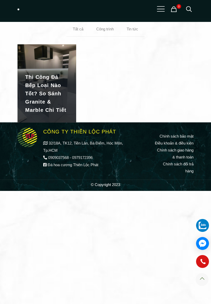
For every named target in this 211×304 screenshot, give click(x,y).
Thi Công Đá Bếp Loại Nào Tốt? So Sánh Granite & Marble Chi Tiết (45, 93)
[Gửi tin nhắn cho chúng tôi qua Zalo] (202, 225)
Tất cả (78, 29)
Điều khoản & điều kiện (174, 143)
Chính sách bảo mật (177, 136)
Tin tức (132, 29)
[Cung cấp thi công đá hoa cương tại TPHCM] (18, 9)
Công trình (105, 29)
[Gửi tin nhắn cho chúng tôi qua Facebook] (202, 243)
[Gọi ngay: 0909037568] (202, 264)
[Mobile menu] (159, 9)
